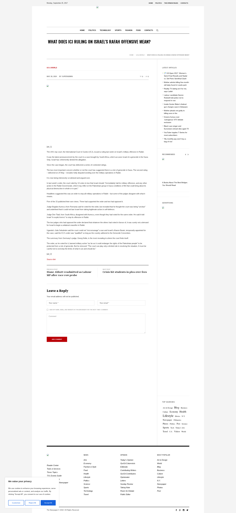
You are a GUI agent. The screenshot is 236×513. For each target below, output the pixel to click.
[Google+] (179, 510)
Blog (176, 407)
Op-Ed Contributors (128, 474)
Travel (165, 431)
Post (178, 423)
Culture (165, 412)
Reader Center (53, 465)
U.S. (171, 431)
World (183, 431)
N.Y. (183, 416)
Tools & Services (53, 469)
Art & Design (168, 408)
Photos (165, 423)
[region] (32, 492)
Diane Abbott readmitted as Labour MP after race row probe (69, 273)
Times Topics (52, 472)
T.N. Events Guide (54, 476)
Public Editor (125, 494)
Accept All (48, 503)
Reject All (32, 503)
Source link (51, 259)
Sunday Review (126, 484)
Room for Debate (127, 491)
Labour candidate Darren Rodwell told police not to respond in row (174, 97)
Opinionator (125, 477)
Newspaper (167, 419)
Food (86, 470)
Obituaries (177, 420)
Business (184, 408)
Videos (177, 431)
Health (182, 411)
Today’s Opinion (126, 460)
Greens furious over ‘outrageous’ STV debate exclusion (173, 119)
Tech (172, 428)
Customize (16, 503)
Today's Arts (180, 428)
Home (131, 55)
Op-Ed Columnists (127, 463)
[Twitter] (187, 510)
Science (184, 424)
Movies (177, 416)
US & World (140, 55)
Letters (123, 481)
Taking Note (125, 487)
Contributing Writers (128, 470)
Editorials (124, 467)
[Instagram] (183, 510)
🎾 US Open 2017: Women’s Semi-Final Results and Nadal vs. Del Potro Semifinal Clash (175, 76)
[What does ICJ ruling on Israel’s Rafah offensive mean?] (98, 113)
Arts (85, 460)
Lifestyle (168, 415)
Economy (174, 411)
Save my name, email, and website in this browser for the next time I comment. (78, 309)
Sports (166, 427)
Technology (88, 491)
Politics (172, 424)
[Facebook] (176, 510)
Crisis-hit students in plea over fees (125, 272)
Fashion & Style (90, 467)
